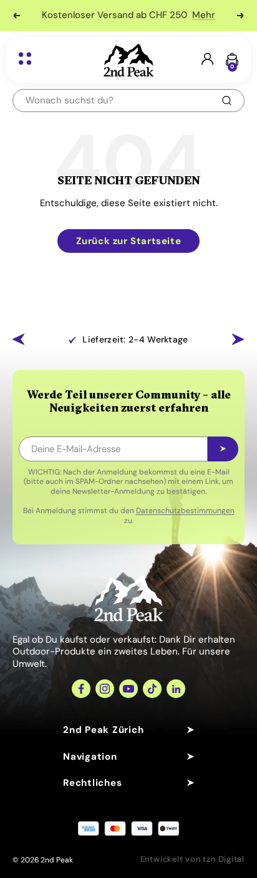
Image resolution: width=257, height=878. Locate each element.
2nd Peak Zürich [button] (103, 730)
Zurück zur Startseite (129, 241)
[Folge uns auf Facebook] (81, 688)
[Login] (207, 60)
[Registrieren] (223, 449)
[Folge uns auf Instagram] (104, 688)
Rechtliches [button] (92, 783)
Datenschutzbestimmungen (185, 511)
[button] (18, 339)
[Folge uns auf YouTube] (128, 688)
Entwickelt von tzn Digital (192, 859)
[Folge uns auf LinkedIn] (176, 688)
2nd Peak (57, 860)
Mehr (203, 15)
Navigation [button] (90, 756)
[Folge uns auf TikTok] (152, 688)
